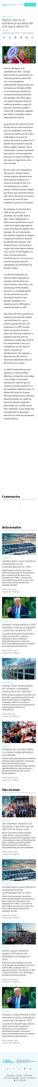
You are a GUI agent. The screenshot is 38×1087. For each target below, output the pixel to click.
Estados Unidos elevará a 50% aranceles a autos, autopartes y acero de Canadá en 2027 (18, 627)
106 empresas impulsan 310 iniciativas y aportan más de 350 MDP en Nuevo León (17, 826)
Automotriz (6, 558)
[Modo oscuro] (19, 5)
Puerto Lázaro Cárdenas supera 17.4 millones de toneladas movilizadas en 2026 (16, 955)
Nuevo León (6, 820)
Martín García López (10, 650)
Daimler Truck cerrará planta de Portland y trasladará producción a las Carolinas (17, 688)
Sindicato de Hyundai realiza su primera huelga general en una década (18, 752)
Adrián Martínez (8, 714)
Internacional (7, 16)
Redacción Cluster (9, 589)
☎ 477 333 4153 (20, 1080)
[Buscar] (22, 5)
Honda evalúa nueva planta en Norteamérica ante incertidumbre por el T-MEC (19, 564)
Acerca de (28, 1075)
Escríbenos (32, 1078)
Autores (23, 1078)
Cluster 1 (5, 30)
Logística (5, 947)
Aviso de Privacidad (11, 1078)
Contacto (19, 1075)
